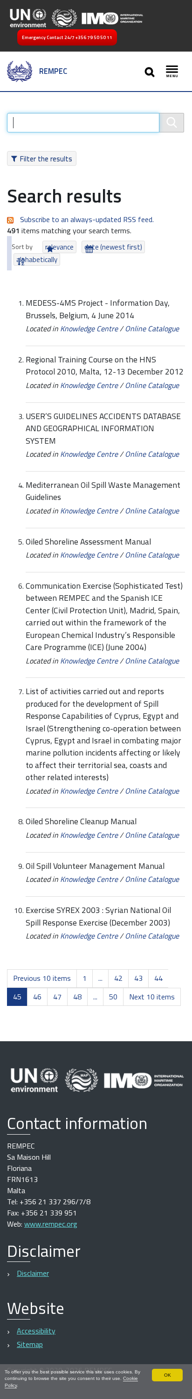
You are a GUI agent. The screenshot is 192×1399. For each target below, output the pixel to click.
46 (37, 996)
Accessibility (36, 1330)
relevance (59, 247)
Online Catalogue (152, 328)
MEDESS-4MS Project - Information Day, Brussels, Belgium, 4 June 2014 (98, 308)
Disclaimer (33, 1273)
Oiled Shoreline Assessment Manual (88, 541)
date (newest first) (113, 247)
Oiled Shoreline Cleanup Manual (81, 821)
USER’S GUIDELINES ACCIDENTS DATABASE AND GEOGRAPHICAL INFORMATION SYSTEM (103, 428)
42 (118, 978)
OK (167, 1375)
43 (138, 978)
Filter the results (46, 158)
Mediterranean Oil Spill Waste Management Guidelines (103, 491)
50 (113, 996)
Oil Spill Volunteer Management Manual (95, 866)
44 (158, 978)
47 (57, 996)
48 (77, 996)
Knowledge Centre (89, 328)
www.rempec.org (50, 1223)
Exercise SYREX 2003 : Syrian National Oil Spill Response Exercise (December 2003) (98, 916)
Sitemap (30, 1344)
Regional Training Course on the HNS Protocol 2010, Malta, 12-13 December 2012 (105, 365)
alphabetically (36, 259)
